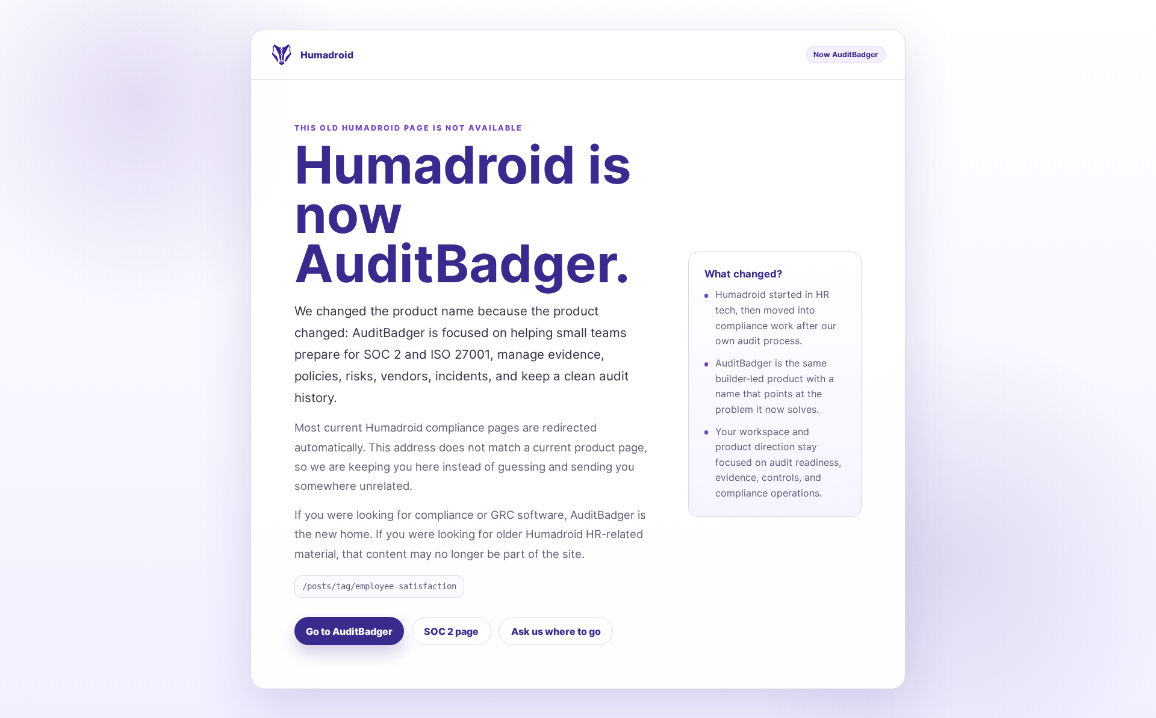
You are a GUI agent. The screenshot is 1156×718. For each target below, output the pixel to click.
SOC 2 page (451, 631)
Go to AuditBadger (349, 631)
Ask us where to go (556, 631)
